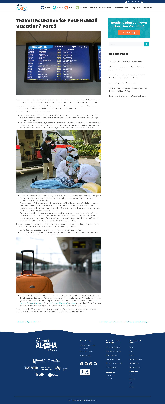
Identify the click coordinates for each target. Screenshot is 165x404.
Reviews (132, 379)
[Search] (146, 44)
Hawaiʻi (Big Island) (135, 359)
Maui (131, 351)
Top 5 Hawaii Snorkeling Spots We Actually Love (127, 96)
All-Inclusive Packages (113, 347)
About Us (132, 375)
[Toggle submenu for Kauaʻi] (50, 8)
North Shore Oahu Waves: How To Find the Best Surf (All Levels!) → (124, 322)
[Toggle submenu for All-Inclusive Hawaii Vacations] (111, 8)
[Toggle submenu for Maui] (73, 8)
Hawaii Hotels (134, 363)
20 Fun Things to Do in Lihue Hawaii (122, 83)
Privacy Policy (110, 375)
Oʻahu (131, 347)
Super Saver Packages (113, 351)
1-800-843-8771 (133, 2)
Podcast (132, 387)
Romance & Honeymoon (114, 363)
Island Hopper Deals (113, 359)
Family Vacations (111, 355)
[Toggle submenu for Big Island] (88, 8)
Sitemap (109, 378)
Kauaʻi (131, 355)
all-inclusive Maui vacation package (63, 303)
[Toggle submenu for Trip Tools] (151, 8)
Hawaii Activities (134, 367)
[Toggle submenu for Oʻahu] (62, 8)
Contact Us (147, 2)
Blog (130, 383)
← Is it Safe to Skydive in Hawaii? (28, 322)
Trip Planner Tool (111, 367)
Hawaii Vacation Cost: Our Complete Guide (125, 62)
